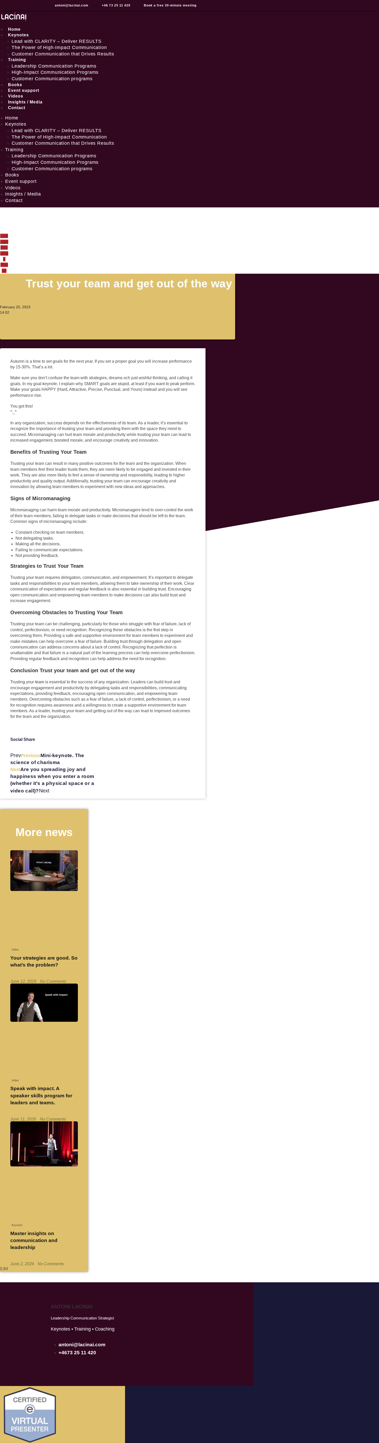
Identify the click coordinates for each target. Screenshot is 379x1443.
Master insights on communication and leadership (33, 1240)
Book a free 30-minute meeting (170, 5)
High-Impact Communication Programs (55, 72)
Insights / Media (23, 194)
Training (17, 60)
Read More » (22, 974)
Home (11, 117)
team (39, 682)
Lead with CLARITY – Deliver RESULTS (57, 41)
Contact (16, 108)
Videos (13, 187)
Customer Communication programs (52, 78)
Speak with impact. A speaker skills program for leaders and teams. (41, 1095)
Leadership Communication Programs (54, 66)
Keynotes (18, 35)
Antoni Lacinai (72, 1306)
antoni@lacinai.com (71, 5)
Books (12, 174)
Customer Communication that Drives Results (63, 53)
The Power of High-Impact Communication (59, 47)
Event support (20, 181)
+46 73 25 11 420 (116, 5)
